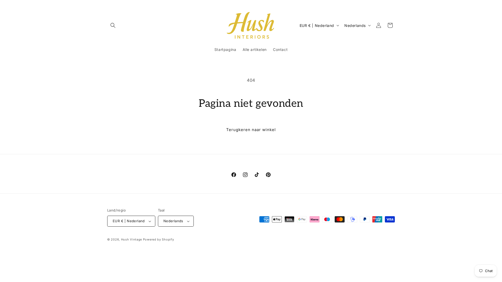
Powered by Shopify (158, 239)
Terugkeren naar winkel (251, 129)
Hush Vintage (131, 239)
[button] (113, 25)
